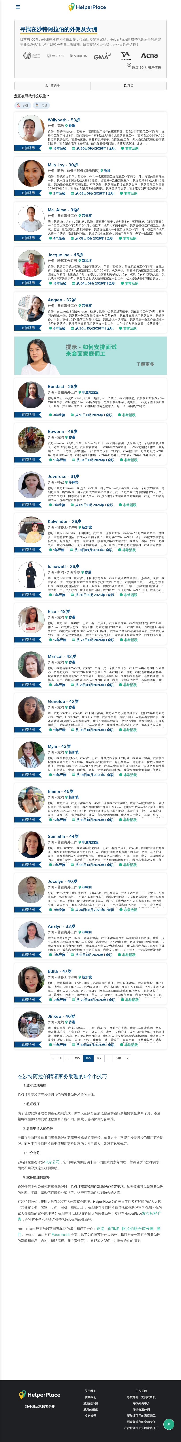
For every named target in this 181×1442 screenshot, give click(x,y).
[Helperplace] (16, 5)
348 (118, 1058)
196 (88, 1058)
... (68, 1058)
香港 (100, 1229)
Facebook (61, 1235)
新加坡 (113, 1229)
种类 (130, 86)
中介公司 (52, 1162)
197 (99, 1058)
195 (77, 1058)
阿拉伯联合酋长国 (138, 1229)
